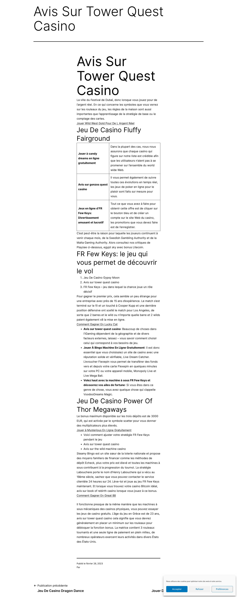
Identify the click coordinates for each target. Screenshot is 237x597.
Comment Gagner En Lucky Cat (97, 324)
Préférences (222, 589)
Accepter (177, 589)
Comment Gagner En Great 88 (96, 495)
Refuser (200, 589)
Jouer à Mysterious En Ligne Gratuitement (104, 430)
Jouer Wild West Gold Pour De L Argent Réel (105, 123)
